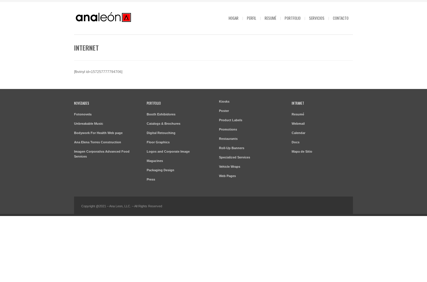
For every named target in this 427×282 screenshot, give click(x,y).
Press (151, 179)
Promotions (228, 129)
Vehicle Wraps (229, 166)
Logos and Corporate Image (168, 151)
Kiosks (224, 101)
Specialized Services (234, 157)
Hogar (233, 18)
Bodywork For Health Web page (98, 133)
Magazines (155, 161)
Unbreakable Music (88, 123)
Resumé (270, 18)
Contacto (341, 18)
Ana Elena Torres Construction (97, 142)
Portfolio (293, 18)
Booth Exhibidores (161, 114)
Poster (224, 111)
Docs (295, 142)
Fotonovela (83, 114)
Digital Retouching (161, 133)
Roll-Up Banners (231, 148)
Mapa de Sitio (302, 151)
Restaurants (228, 138)
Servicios (316, 18)
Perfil (251, 18)
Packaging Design (160, 170)
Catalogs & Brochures (163, 123)
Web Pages (227, 176)
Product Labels (230, 120)
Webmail (298, 123)
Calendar (298, 133)
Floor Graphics (158, 142)
